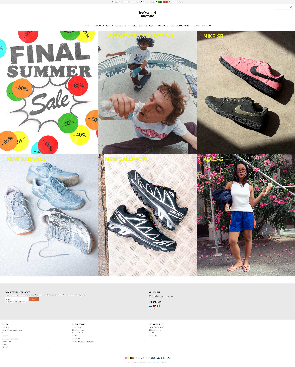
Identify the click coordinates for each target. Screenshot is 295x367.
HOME (86, 25)
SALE (187, 25)
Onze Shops (6, 327)
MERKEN (196, 25)
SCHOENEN (120, 25)
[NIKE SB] (246, 92)
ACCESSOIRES (146, 25)
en (154, 306)
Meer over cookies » (176, 2)
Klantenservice (7, 333)
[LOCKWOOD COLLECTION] (147, 92)
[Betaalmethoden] (127, 357)
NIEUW (109, 25)
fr (158, 306)
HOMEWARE (176, 25)
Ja (160, 2)
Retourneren (6, 336)
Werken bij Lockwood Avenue (12, 330)
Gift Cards (5, 347)
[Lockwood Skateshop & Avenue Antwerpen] (147, 14)
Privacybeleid (6, 342)
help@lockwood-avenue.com (162, 296)
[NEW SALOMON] (147, 215)
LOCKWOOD (98, 25)
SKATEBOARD (161, 25)
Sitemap (4, 345)
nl (150, 306)
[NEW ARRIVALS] (49, 215)
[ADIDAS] (246, 215)
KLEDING (132, 25)
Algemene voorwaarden (10, 339)
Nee (165, 2)
